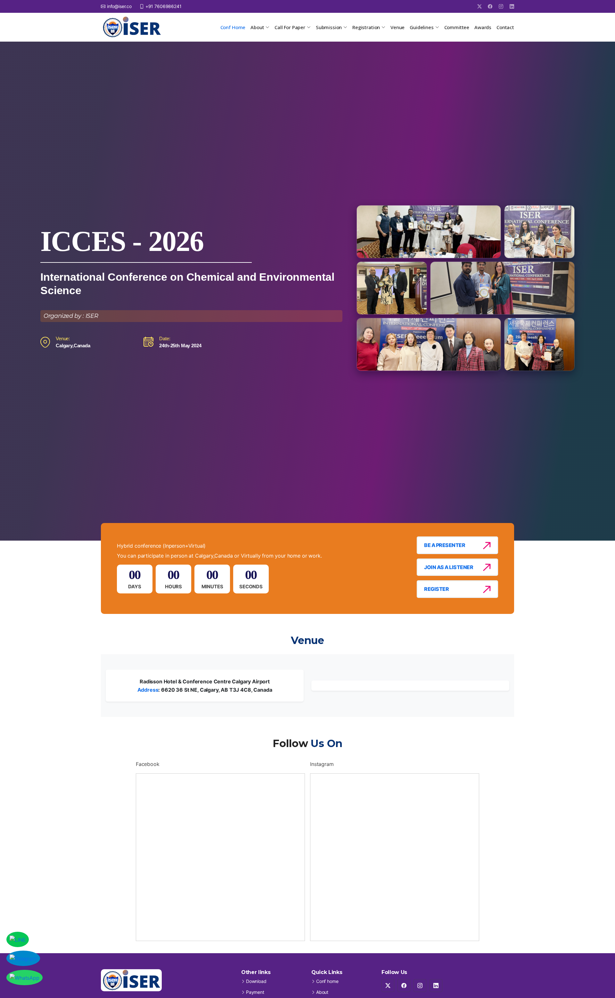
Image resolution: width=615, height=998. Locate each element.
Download (256, 981)
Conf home (327, 981)
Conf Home (233, 27)
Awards (482, 27)
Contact (505, 27)
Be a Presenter (444, 545)
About (322, 992)
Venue (397, 27)
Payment (255, 992)
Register (436, 589)
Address (148, 690)
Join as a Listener (448, 567)
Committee (457, 27)
